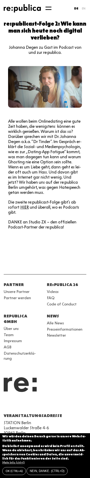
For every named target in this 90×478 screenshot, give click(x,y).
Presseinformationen (64, 329)
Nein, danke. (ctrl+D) (47, 471)
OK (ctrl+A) (14, 471)
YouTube (6, 404)
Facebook (64, 404)
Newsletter (56, 335)
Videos (53, 291)
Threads (56, 404)
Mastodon (31, 404)
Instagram (15, 404)
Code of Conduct (62, 304)
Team (9, 334)
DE (76, 8)
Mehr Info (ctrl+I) (13, 462)
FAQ (50, 297)
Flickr (48, 404)
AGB (8, 347)
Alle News (55, 323)
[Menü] (48, 8)
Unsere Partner (17, 291)
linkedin (39, 404)
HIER (24, 207)
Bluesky (23, 404)
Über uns (11, 328)
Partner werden (17, 297)
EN (83, 8)
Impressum (13, 340)
